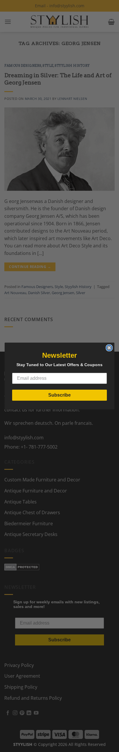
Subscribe (59, 395)
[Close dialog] (109, 348)
